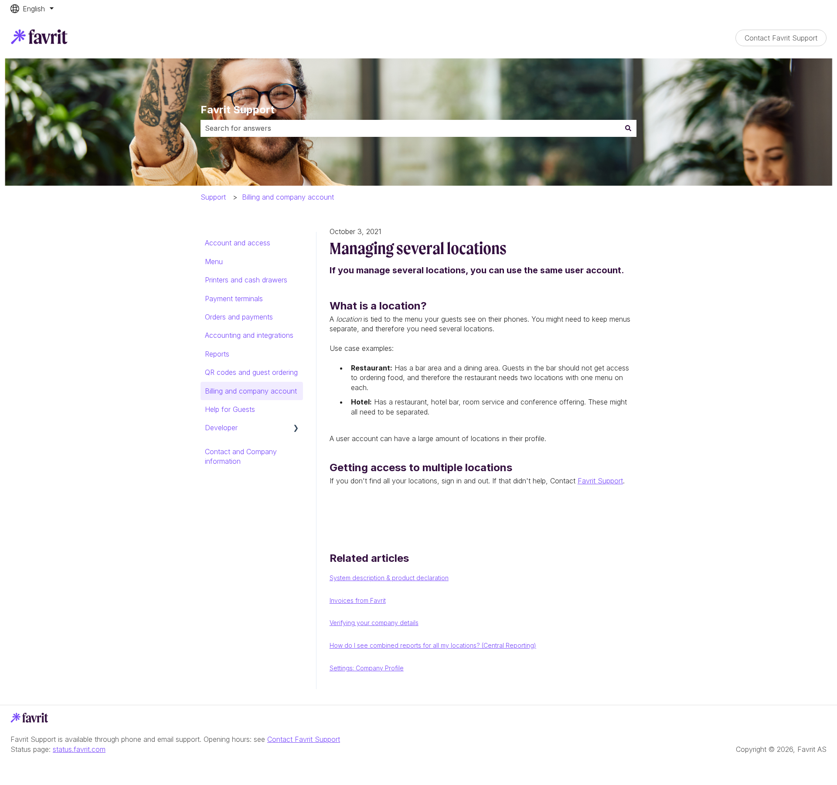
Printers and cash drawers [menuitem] (246, 279)
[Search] (628, 128)
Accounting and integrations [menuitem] (249, 335)
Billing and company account (288, 197)
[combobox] (410, 128)
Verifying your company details (374, 622)
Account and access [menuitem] (237, 242)
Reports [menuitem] (217, 354)
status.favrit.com (79, 749)
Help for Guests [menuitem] (230, 409)
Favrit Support (238, 109)
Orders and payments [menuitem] (239, 317)
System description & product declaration (389, 577)
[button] (296, 428)
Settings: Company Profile (367, 668)
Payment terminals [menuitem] (234, 298)
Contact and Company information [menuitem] (241, 456)
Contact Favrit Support (781, 38)
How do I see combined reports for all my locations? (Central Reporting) (433, 645)
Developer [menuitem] (221, 427)
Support (213, 197)
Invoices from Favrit (358, 600)
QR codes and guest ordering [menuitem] (251, 372)
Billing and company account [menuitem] (251, 391)
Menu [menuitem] (214, 261)
